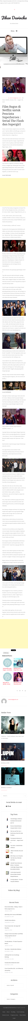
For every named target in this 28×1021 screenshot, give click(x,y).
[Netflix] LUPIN (5, 763)
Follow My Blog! (14, 890)
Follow (7, 652)
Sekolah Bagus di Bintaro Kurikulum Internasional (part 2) (16, 821)
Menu (12, 31)
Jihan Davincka (14, 17)
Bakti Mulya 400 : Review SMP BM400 (13, 914)
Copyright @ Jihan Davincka (9, 1007)
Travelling (13, 1012)
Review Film (13, 100)
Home (4, 1012)
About (8, 1012)
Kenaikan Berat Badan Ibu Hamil (12, 962)
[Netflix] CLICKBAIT (6, 787)
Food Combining (20, 1012)
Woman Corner (5, 1015)
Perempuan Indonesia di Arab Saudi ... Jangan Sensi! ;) (16, 840)
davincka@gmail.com (15, 98)
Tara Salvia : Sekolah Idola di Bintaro (13, 949)
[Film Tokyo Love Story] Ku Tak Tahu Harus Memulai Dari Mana (16, 858)
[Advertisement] (14, 192)
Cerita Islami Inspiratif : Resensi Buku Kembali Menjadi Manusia (15, 874)
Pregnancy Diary (14, 1015)
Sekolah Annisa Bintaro (10, 920)
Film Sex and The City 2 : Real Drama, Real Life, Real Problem (16, 833)
